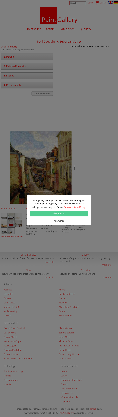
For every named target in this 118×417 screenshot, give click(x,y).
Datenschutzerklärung (74, 207)
